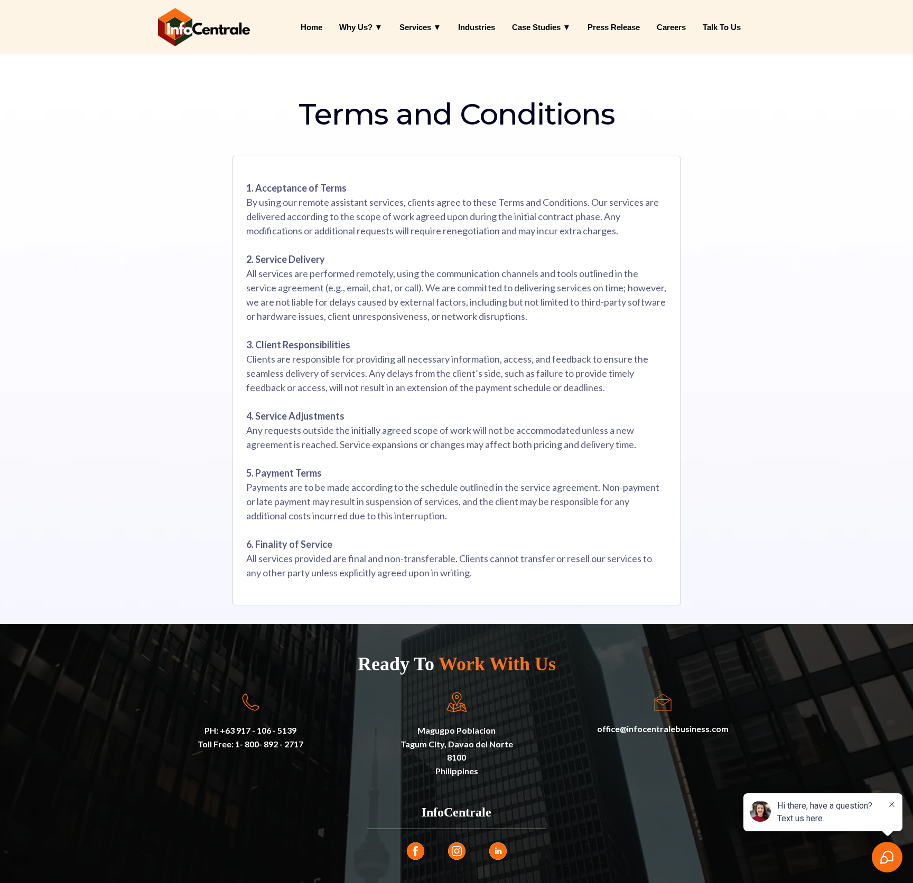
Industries (476, 27)
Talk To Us (722, 27)
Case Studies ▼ (541, 27)
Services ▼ (420, 27)
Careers (671, 27)
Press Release (614, 27)
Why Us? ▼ (361, 27)
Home (311, 27)
